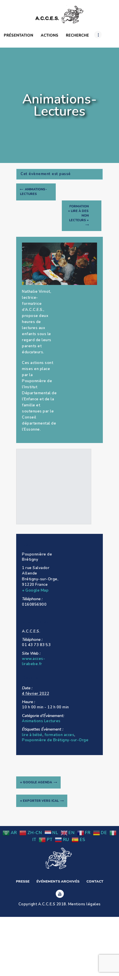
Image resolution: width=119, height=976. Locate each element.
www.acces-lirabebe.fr (33, 661)
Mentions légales (84, 904)
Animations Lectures (41, 721)
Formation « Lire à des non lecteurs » (78, 213)
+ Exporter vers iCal (39, 801)
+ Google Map (35, 590)
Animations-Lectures (33, 191)
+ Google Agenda (36, 782)
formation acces (59, 734)
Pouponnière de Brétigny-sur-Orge (55, 740)
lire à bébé (32, 734)
